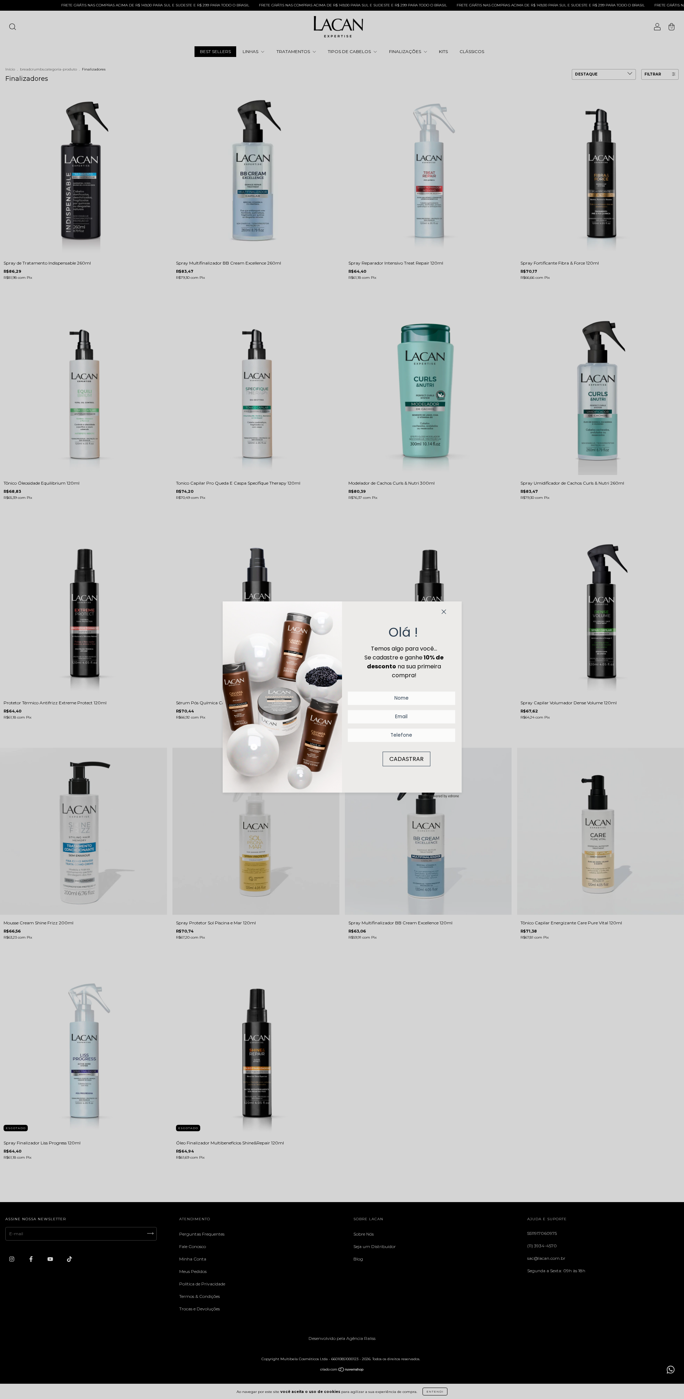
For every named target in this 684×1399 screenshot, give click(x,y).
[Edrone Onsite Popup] (342, 699)
